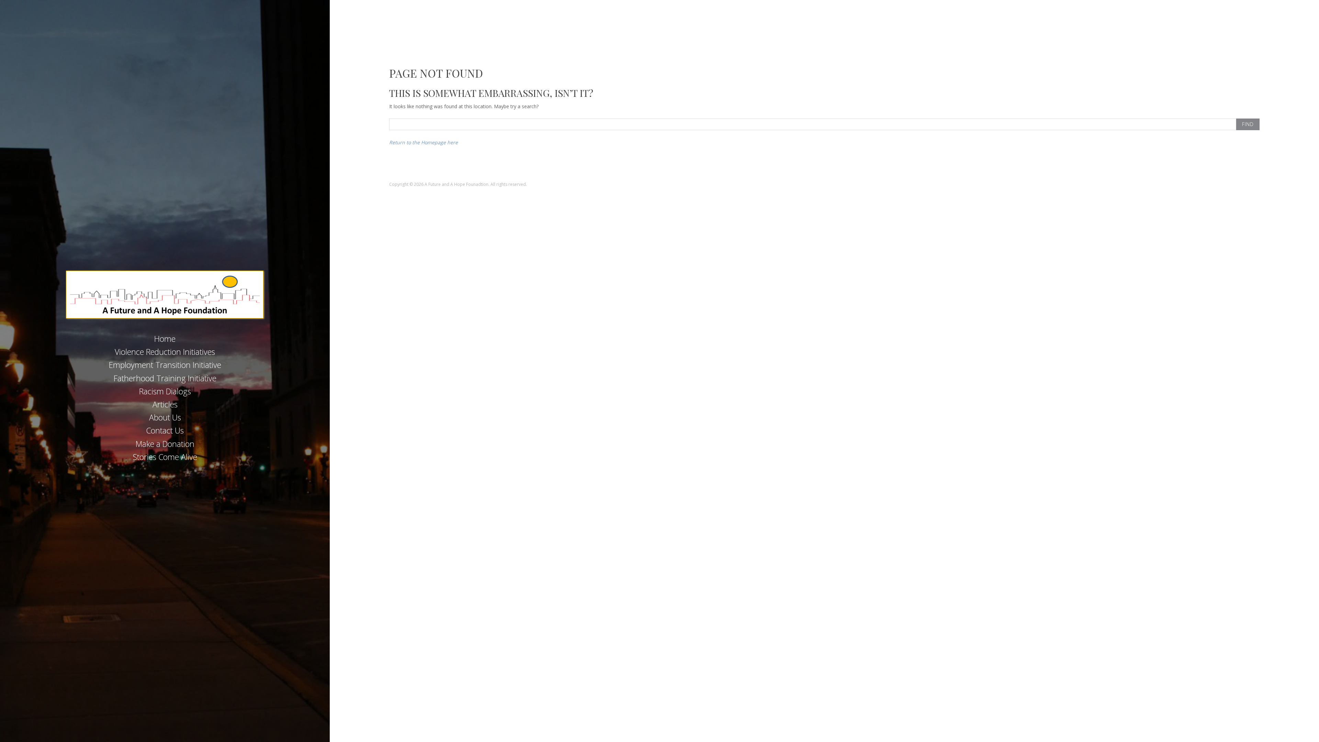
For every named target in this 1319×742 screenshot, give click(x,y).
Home (165, 338)
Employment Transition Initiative (165, 364)
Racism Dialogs (165, 391)
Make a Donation (165, 443)
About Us (165, 417)
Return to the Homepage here (423, 142)
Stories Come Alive (165, 456)
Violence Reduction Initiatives (165, 351)
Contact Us (165, 430)
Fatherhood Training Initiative (165, 378)
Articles (165, 404)
